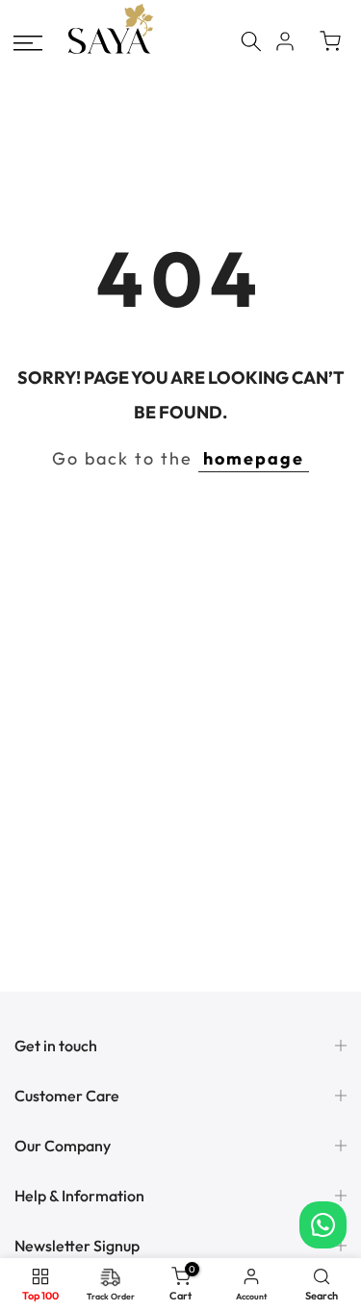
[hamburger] (27, 43)
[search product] (251, 41)
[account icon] (285, 41)
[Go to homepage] (110, 51)
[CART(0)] (330, 41)
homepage (253, 458)
